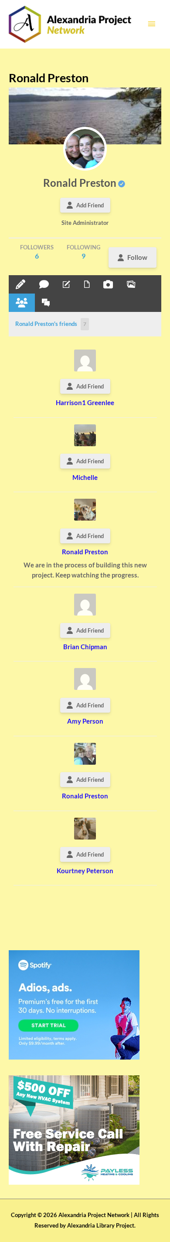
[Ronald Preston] (85, 149)
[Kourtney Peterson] (85, 829)
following (83, 252)
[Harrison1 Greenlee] (85, 360)
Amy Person (85, 721)
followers (37, 252)
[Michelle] (85, 435)
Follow (137, 257)
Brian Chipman (85, 647)
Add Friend (90, 205)
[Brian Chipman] (85, 605)
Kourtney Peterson (85, 871)
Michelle (85, 477)
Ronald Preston (79, 182)
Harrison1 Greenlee (85, 402)
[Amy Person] (85, 679)
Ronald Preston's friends (50, 323)
